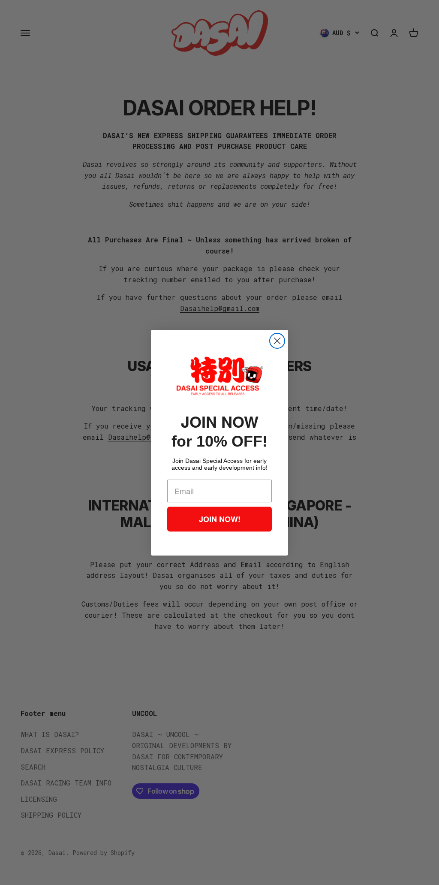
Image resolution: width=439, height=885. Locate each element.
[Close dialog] (277, 340)
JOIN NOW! (220, 519)
